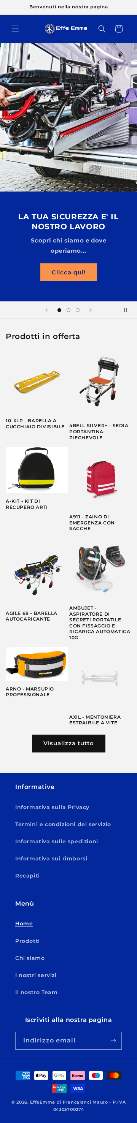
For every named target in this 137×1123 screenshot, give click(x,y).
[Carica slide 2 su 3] (68, 310)
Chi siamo (30, 958)
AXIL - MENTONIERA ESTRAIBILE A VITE (95, 720)
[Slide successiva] (90, 310)
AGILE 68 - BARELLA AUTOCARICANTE (31, 616)
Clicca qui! (69, 272)
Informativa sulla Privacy (52, 807)
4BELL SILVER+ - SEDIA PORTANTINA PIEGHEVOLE (99, 431)
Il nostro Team (36, 992)
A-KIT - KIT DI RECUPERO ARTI (27, 504)
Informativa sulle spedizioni (56, 841)
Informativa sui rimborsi (51, 858)
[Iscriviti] (113, 1041)
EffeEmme (42, 1102)
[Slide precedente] (46, 310)
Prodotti (27, 941)
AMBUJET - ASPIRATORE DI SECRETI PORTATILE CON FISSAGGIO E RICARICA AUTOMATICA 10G (99, 622)
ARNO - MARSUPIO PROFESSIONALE (30, 692)
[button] (15, 29)
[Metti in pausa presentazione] (128, 310)
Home (24, 923)
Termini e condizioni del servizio (63, 824)
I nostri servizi (36, 975)
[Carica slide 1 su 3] (59, 310)
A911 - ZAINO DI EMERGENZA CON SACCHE (92, 522)
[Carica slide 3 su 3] (77, 310)
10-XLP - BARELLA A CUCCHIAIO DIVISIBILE (35, 423)
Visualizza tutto (68, 743)
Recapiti (27, 875)
